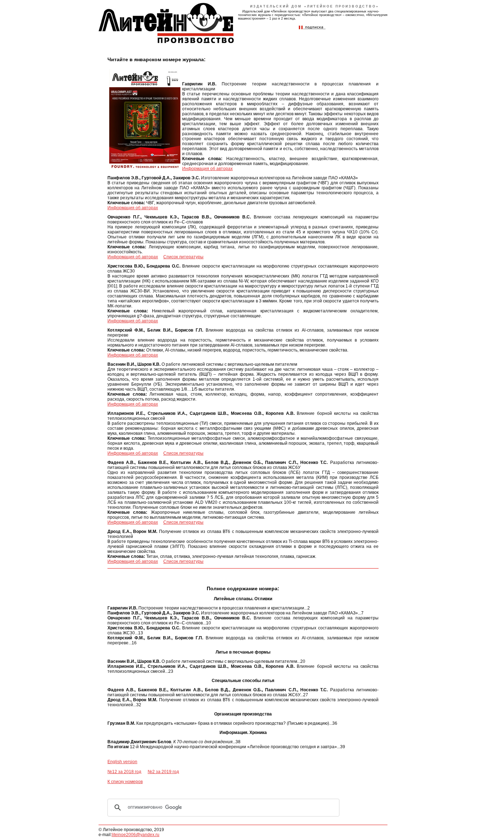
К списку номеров (125, 781)
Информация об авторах (207, 168)
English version (122, 761)
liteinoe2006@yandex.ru (135, 834)
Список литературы (183, 256)
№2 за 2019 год (163, 771)
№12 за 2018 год (124, 771)
